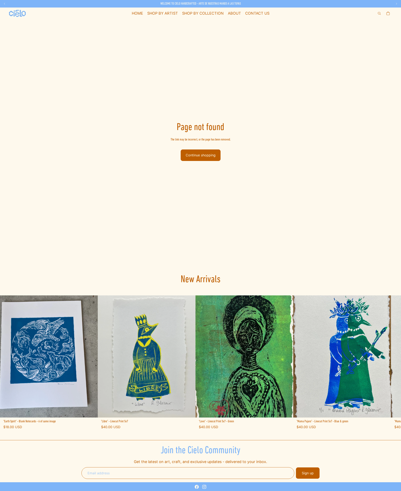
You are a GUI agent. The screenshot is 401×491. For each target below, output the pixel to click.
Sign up (308, 473)
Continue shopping (201, 155)
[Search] (379, 13)
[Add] (91, 411)
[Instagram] (204, 486)
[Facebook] (196, 486)
